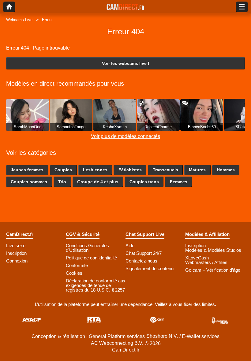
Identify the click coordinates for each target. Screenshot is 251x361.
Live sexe (15, 245)
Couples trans (144, 181)
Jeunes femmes (27, 169)
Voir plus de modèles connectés (125, 136)
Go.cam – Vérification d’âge (212, 270)
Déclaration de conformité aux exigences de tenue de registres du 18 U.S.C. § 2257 (96, 285)
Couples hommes (29, 181)
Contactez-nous (141, 260)
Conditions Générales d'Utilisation (87, 248)
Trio (62, 181)
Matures (197, 169)
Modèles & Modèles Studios (213, 250)
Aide (130, 245)
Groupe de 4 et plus (97, 181)
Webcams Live (19, 19)
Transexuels (165, 169)
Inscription (16, 253)
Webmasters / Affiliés (206, 262)
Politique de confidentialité (91, 257)
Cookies (74, 273)
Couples (63, 169)
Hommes (226, 169)
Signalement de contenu (150, 268)
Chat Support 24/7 (144, 253)
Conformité (77, 265)
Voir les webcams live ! (125, 63)
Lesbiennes (95, 169)
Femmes (178, 181)
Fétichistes (130, 169)
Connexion (17, 260)
